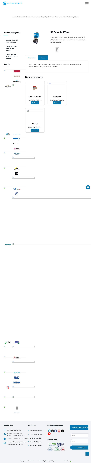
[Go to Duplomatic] (16, 382)
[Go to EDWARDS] (16, 413)
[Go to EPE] (16, 342)
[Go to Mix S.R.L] (16, 357)
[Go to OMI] (8, 387)
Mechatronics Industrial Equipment (39, 461)
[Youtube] (59, 431)
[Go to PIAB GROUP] (8, 342)
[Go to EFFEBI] (23, 350)
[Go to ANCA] (23, 400)
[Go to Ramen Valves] (16, 144)
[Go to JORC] (16, 149)
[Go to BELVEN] (8, 134)
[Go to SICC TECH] (16, 76)
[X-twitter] (62, 431)
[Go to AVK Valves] (16, 377)
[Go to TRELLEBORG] (8, 86)
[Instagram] (52, 431)
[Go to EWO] (16, 139)
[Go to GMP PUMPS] (16, 173)
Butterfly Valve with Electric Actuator (12, 41)
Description (31, 58)
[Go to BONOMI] (16, 408)
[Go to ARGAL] (16, 153)
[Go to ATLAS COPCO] (16, 373)
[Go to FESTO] (23, 181)
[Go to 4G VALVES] (16, 189)
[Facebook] (55, 431)
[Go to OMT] (16, 194)
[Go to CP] (23, 161)
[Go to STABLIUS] (16, 134)
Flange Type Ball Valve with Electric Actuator (12, 56)
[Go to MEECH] (23, 390)
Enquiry (43, 58)
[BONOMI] (61, 49)
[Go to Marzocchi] (16, 81)
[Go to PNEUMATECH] (8, 244)
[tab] (31, 57)
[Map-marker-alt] (49, 433)
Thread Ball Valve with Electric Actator (11, 48)
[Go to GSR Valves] (16, 71)
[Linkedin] (49, 431)
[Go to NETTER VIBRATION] (16, 169)
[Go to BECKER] (23, 365)
